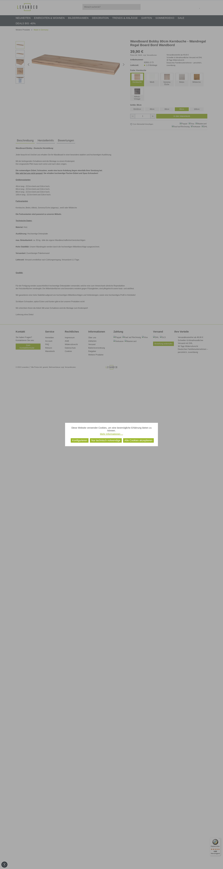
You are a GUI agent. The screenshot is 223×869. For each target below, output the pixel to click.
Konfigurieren (79, 440)
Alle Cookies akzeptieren (138, 440)
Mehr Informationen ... (111, 434)
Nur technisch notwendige (105, 440)
